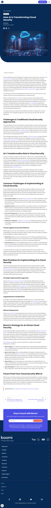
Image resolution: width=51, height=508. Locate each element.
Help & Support (5, 474)
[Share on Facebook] (6, 28)
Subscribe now (37, 420)
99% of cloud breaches (22, 130)
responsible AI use (11, 313)
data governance (23, 286)
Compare (4, 450)
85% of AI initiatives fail (9, 269)
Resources (4, 463)
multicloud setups (17, 167)
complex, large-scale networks (10, 140)
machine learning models (23, 160)
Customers (4, 467)
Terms (2, 490)
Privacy (2, 483)
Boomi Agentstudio (8, 342)
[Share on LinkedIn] (4, 28)
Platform (4, 453)
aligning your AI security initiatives (15, 281)
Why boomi (5, 446)
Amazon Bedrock (21, 354)
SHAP (18, 289)
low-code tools (35, 301)
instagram (41, 499)
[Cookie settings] (2, 505)
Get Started (5, 477)
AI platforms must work (23, 220)
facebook (9, 499)
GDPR (2, 493)
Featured (4, 470)
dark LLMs (18, 98)
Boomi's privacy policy (35, 427)
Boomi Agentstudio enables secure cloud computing (25, 389)
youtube (31, 499)
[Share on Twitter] (8, 28)
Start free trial (42, 2)
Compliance (3, 486)
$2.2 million (32, 103)
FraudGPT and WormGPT (29, 89)
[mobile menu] (49, 2)
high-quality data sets (28, 198)
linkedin (20, 499)
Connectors (5, 456)
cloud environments (33, 136)
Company (4, 460)
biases (6, 246)
